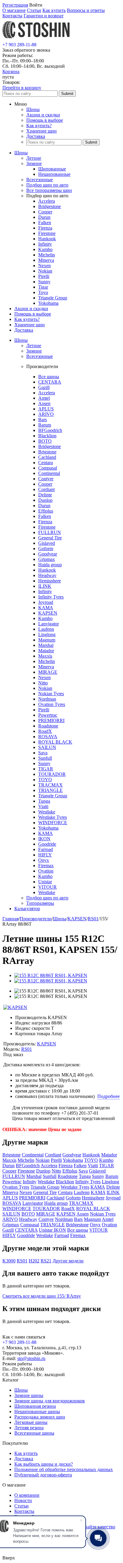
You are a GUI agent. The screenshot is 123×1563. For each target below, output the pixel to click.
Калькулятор (27, 908)
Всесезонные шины (34, 1433)
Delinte (45, 494)
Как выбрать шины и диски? (43, 1464)
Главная (10, 918)
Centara (45, 462)
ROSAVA (47, 736)
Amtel (44, 398)
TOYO (45, 779)
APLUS (46, 408)
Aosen (44, 403)
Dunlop (45, 500)
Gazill (44, 387)
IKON (44, 838)
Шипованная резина (35, 1406)
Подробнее (108, 1096)
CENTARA (49, 381)
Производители (36, 918)
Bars (42, 419)
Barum (44, 424)
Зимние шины (28, 1395)
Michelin (46, 254)
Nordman (47, 698)
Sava (42, 752)
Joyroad (45, 602)
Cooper (45, 211)
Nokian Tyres (51, 693)
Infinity (45, 244)
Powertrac (47, 715)
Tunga (44, 801)
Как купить (54, 10)
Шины (33, 109)
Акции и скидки (43, 114)
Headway (47, 575)
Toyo (43, 292)
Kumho (45, 249)
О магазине (14, 10)
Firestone (47, 233)
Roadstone (48, 725)
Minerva (46, 260)
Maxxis (45, 656)
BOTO (45, 441)
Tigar (43, 287)
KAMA (45, 607)
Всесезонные (39, 179)
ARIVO (46, 414)
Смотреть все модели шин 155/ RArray (41, 1296)
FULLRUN (49, 532)
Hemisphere (49, 580)
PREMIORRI (51, 720)
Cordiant (46, 489)
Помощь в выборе (44, 120)
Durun (44, 217)
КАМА (45, 833)
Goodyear (47, 553)
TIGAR (45, 768)
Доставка (35, 136)
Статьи (34, 10)
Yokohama (48, 303)
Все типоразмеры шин (49, 190)
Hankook (47, 238)
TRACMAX (50, 784)
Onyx (43, 860)
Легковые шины (30, 1422)
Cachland (47, 457)
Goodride (47, 844)
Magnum (46, 639)
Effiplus (45, 510)
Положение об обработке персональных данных (63, 1469)
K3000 (9, 1260)
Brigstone (47, 451)
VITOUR (47, 887)
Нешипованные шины (37, 1411)
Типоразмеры (40, 903)
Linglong (47, 634)
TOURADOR (52, 774)
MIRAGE (47, 672)
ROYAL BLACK (55, 741)
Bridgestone (49, 206)
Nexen (44, 265)
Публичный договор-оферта (43, 1474)
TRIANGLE (50, 790)
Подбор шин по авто (47, 184)
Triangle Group (52, 297)
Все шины (48, 376)
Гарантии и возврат (44, 15)
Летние (33, 158)
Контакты (12, 15)
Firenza (45, 227)
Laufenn (46, 629)
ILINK (44, 586)
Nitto (43, 682)
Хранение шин (41, 130)
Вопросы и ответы (86, 10)
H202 (34, 1260)
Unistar (45, 881)
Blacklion (47, 435)
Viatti (43, 806)
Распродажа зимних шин (39, 1416)
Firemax (46, 865)
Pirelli (43, 276)
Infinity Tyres (51, 596)
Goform (45, 548)
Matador (46, 650)
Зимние (34, 163)
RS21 (46, 1260)
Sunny (44, 281)
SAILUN (47, 747)
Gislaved (46, 543)
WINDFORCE (52, 822)
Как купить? (39, 125)
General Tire (50, 537)
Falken (44, 222)
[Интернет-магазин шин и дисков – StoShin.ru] (36, 39)
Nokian (45, 270)
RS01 (93, 918)
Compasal (47, 467)
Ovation (45, 870)
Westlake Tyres (52, 817)
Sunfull (45, 758)
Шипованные (52, 168)
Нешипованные (54, 174)
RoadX (45, 731)
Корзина (10, 71)
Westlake (46, 811)
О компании (26, 1495)
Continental (49, 473)
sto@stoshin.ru (31, 1358)
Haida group (50, 564)
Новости (23, 1500)
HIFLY (45, 854)
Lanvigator (48, 623)
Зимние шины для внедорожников (49, 1400)
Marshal (45, 645)
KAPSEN (47, 613)
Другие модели (68, 1260)
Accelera (46, 201)
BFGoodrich (50, 430)
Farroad (45, 849)
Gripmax (46, 559)
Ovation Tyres (51, 704)
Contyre (45, 478)
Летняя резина (29, 1427)
